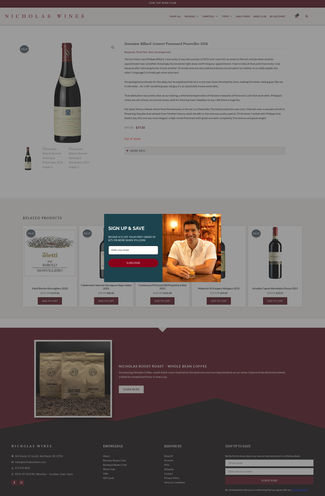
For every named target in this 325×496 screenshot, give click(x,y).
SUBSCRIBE (133, 263)
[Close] (214, 219)
